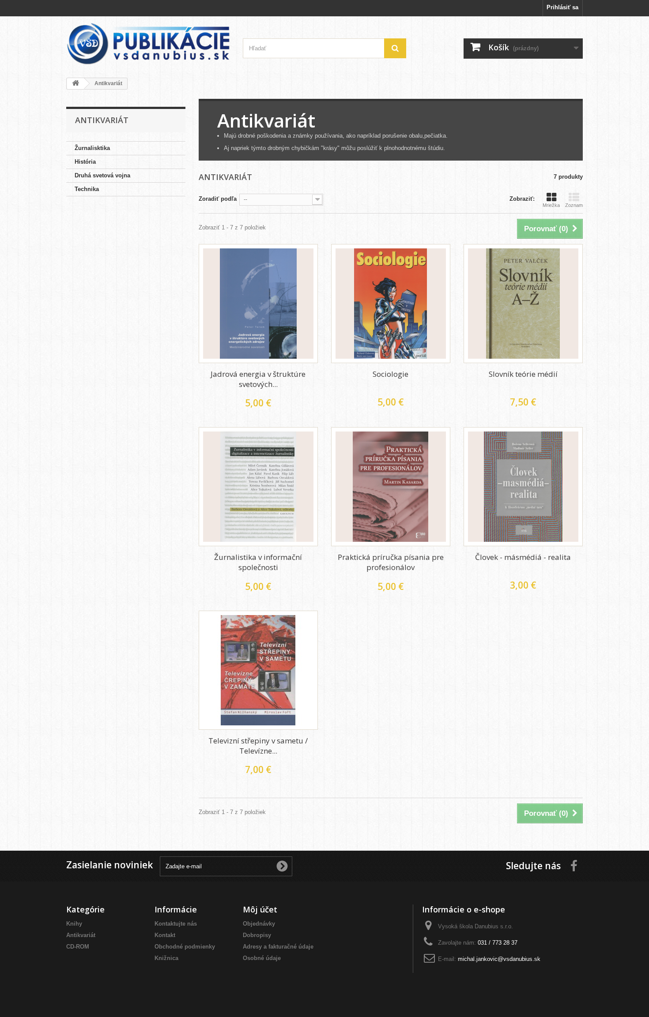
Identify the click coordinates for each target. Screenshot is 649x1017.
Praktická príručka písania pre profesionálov (391, 562)
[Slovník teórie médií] (523, 303)
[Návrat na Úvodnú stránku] (75, 83)
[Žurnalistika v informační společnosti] (258, 487)
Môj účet (260, 909)
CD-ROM (77, 946)
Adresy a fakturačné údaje (278, 946)
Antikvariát (80, 935)
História (85, 161)
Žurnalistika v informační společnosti (258, 562)
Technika (87, 189)
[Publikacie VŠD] (148, 43)
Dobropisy (257, 935)
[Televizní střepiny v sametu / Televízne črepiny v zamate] (258, 670)
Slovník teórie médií (523, 374)
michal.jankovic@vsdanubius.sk (499, 959)
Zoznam (574, 205)
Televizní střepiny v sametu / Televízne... (258, 746)
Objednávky (259, 923)
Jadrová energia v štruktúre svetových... (258, 379)
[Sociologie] (391, 303)
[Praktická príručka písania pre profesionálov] (391, 487)
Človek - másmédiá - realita (523, 557)
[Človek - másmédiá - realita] (523, 487)
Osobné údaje (262, 958)
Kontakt (165, 935)
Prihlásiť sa (562, 7)
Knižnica (166, 958)
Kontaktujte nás (176, 923)
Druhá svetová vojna (102, 175)
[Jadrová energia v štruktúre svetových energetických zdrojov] (258, 303)
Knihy (74, 923)
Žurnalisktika (92, 148)
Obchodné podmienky (185, 946)
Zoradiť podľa (218, 198)
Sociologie (390, 374)
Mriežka (551, 205)
